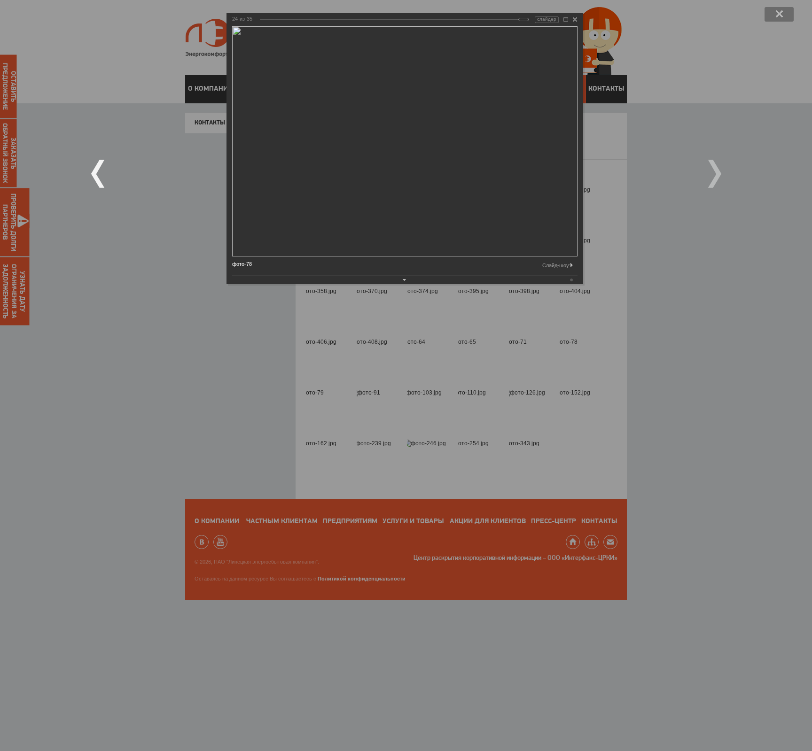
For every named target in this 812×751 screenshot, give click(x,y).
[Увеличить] (565, 19)
